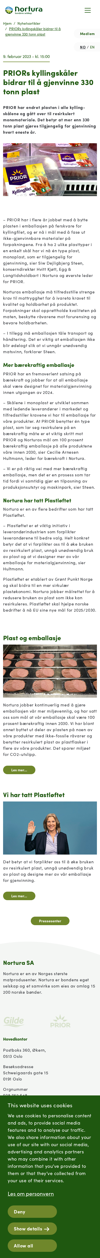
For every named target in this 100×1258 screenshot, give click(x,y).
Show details (28, 1228)
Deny (19, 1211)
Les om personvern (31, 1193)
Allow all (23, 1245)
